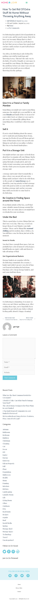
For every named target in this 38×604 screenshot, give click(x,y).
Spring (5, 526)
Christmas (6, 441)
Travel (5, 537)
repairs (5, 517)
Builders (6, 438)
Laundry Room (8, 495)
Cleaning (6, 444)
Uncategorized (8, 540)
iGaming (6, 483)
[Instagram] (28, 575)
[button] (26, 2)
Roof (4, 520)
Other (5, 503)
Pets (4, 509)
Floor (5, 469)
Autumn (5, 429)
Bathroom (6, 432)
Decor (5, 449)
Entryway (6, 461)
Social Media (7, 523)
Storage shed (7, 529)
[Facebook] (16, 575)
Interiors (6, 486)
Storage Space (8, 532)
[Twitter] (22, 575)
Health (5, 478)
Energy (5, 458)
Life (4, 497)
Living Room (7, 500)
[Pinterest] (10, 575)
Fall (4, 466)
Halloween (7, 475)
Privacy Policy (19, 588)
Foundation (7, 472)
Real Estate (7, 512)
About (19, 584)
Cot (4, 446)
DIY (4, 452)
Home (11, 26)
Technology (7, 534)
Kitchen (5, 489)
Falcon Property (8, 463)
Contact (19, 591)
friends (9, 115)
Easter (5, 455)
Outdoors (6, 506)
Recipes (5, 515)
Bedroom (6, 435)
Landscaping (7, 492)
